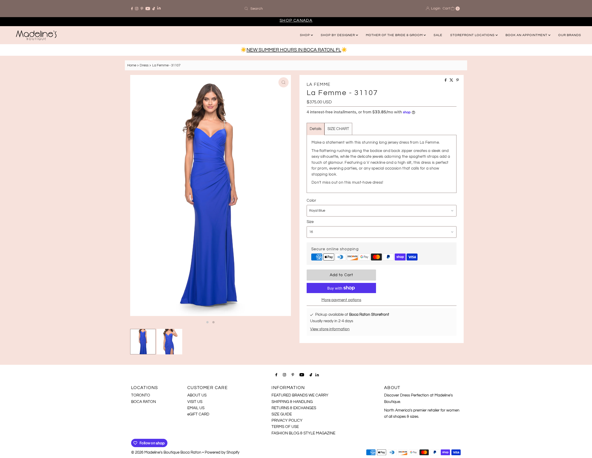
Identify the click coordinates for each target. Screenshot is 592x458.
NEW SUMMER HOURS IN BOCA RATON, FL (294, 49)
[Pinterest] (142, 8)
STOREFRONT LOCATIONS (473, 35)
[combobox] (296, 8)
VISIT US (194, 402)
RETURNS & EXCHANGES (293, 408)
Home (131, 65)
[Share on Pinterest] (457, 80)
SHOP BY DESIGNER (338, 35)
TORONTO (140, 395)
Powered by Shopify (222, 452)
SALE (438, 35)
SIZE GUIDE (281, 414)
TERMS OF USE (285, 427)
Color (311, 200)
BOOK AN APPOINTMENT (527, 35)
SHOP (305, 35)
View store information (330, 329)
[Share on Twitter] (452, 80)
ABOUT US (197, 395)
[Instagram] (136, 8)
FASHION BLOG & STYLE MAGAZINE (303, 433)
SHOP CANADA (296, 20)
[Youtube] (147, 8)
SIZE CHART (338, 129)
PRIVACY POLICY (286, 420)
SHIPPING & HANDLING (292, 402)
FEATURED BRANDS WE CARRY (299, 395)
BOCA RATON (143, 402)
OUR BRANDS (569, 35)
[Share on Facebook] (446, 80)
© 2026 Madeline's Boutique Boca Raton (166, 452)
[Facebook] (132, 8)
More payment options (341, 300)
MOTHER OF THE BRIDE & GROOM (395, 35)
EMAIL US (195, 408)
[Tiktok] (153, 8)
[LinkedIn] (159, 8)
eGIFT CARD (198, 414)
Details (315, 129)
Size (310, 222)
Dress (144, 65)
